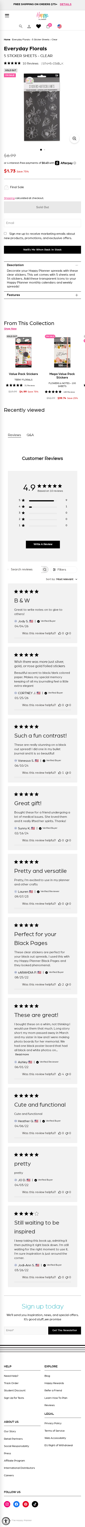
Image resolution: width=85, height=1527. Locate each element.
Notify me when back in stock (42, 249)
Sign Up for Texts (14, 1398)
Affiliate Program (14, 1460)
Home (7, 39)
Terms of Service (54, 1430)
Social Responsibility (16, 1446)
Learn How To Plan (55, 1398)
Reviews (49, 1405)
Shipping (9, 198)
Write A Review (43, 544)
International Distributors (19, 1468)
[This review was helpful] (59, 984)
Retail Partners (13, 1439)
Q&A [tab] (30, 435)
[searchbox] (24, 569)
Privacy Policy (52, 1423)
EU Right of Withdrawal (58, 1445)
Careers (9, 1475)
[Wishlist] (38, 26)
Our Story (10, 1431)
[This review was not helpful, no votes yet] (66, 633)
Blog (47, 1376)
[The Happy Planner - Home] (42, 15)
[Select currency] (61, 26)
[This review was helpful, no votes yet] (59, 633)
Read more (22, 1054)
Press (7, 1453)
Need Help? (11, 1376)
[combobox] (61, 579)
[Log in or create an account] (29, 26)
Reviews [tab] (14, 435)
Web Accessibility (55, 1438)
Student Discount (15, 1390)
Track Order (11, 1383)
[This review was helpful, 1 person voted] (59, 773)
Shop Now (10, 328)
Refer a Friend (53, 1390)
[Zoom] (74, 138)
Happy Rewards (54, 1383)
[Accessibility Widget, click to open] (6, 1521)
